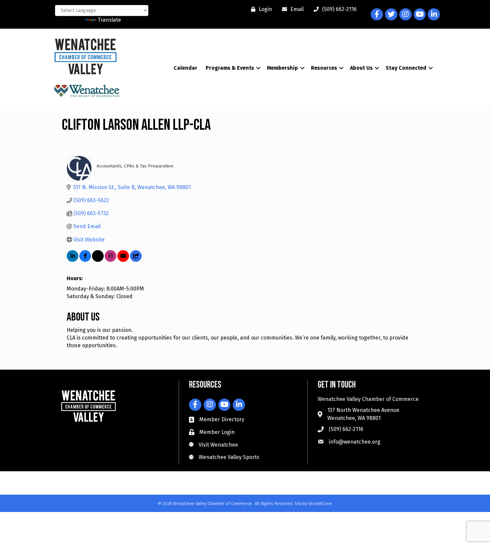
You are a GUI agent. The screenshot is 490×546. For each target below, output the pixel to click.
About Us (361, 68)
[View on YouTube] (123, 260)
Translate (109, 20)
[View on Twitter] (98, 260)
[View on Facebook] (85, 260)
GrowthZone (320, 503)
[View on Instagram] (110, 260)
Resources (324, 68)
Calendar (185, 68)
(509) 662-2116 (346, 429)
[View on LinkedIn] (72, 260)
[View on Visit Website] (136, 260)
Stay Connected (406, 68)
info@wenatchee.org (354, 442)
